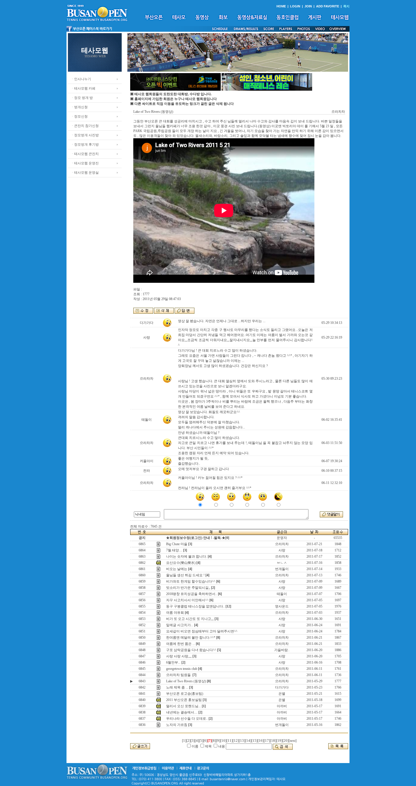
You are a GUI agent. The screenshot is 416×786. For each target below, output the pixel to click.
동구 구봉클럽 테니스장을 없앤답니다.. (195, 606)
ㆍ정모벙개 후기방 (85, 144)
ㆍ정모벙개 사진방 (85, 135)
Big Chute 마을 (176, 544)
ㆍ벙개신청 (79, 107)
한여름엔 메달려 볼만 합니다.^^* (190, 638)
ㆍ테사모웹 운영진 (85, 163)
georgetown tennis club (181, 669)
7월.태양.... (174, 550)
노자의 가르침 (176, 725)
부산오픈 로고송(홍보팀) (184, 694)
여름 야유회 (175, 613)
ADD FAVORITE (327, 6)
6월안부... (173, 662)
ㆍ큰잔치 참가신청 (85, 126)
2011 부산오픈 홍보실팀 (184, 700)
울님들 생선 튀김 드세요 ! (185, 575)
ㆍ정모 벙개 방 (82, 98)
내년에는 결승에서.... (182, 712)
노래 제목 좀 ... (177, 687)
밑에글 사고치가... (179, 625)
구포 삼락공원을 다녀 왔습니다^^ (191, 650)
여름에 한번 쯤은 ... (180, 644)
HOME (281, 6)
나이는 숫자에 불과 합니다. (186, 556)
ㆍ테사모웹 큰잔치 (85, 154)
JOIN (308, 6)
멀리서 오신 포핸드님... (183, 706)
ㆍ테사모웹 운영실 (85, 173)
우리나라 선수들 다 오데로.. (187, 719)
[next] (293, 741)
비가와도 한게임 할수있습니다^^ (190, 581)
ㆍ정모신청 (79, 116)
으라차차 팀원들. (179, 675)
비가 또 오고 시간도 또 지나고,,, (190, 619)
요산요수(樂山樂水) (181, 563)
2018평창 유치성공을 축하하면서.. (191, 594)
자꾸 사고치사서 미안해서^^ (187, 600)
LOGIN (295, 6)
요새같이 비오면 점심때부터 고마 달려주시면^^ (201, 631)
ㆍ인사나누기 (81, 79)
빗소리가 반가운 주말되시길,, (188, 588)
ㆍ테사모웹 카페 (83, 88)
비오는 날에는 (176, 569)
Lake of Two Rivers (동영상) (186, 681)
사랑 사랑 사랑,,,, (179, 656)
